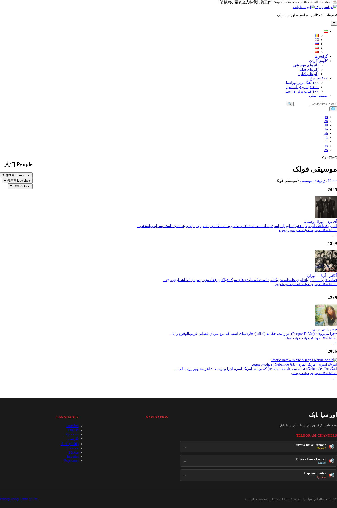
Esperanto (71, 461)
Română (72, 426)
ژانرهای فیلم (309, 69)
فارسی (73, 438)
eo (326, 150)
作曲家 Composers (16, 175)
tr (327, 142)
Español (73, 456)
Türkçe (73, 452)
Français (72, 448)
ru (326, 125)
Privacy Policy (9, 499)
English (73, 430)
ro (326, 117)
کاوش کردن (318, 61)
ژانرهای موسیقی (306, 65)
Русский (72, 434)
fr (327, 137)
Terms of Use (28, 499)
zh (326, 133)
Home (332, 181)
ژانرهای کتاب (308, 74)
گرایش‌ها (321, 56)
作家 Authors (20, 186)
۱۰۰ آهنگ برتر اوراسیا (302, 83)
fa (326, 129)
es (326, 146)
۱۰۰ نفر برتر (318, 78)
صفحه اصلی (318, 96)
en (326, 121)
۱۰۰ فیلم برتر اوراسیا (302, 87)
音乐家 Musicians (17, 180)
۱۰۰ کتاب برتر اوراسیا (302, 91)
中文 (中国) (70, 444)
